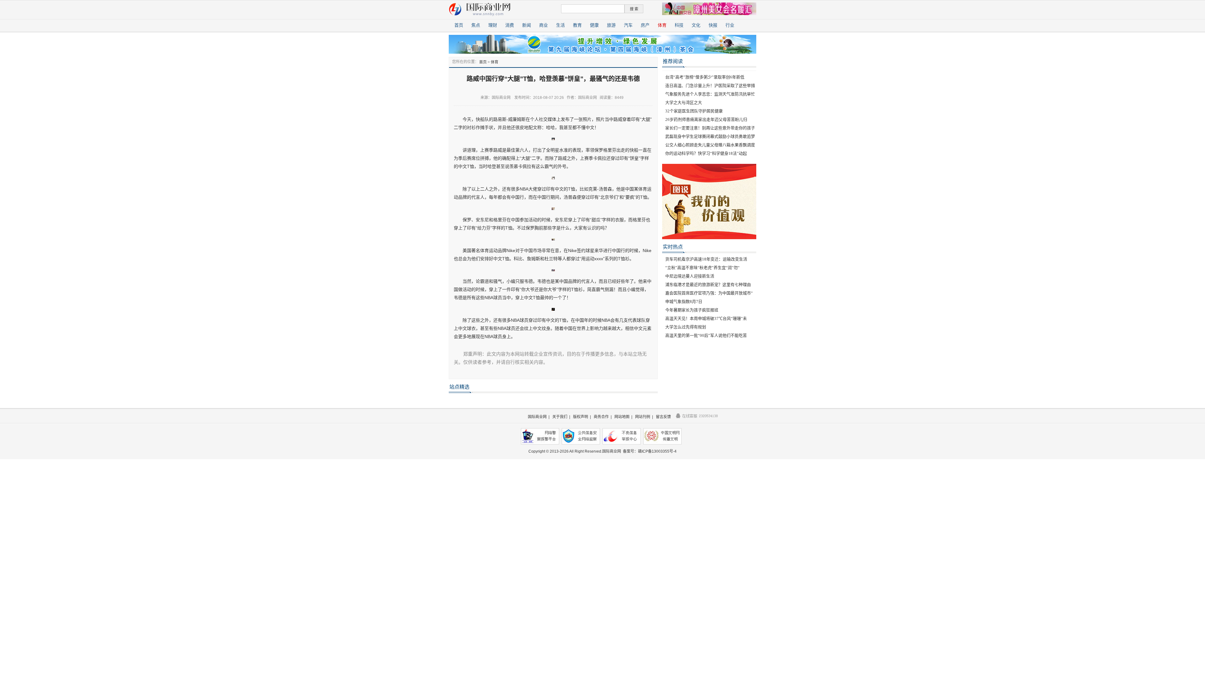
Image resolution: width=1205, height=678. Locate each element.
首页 (458, 25)
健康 (594, 25)
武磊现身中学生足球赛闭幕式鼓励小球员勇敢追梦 (710, 136)
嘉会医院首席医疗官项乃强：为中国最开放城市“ (709, 293)
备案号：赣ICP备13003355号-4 (650, 451)
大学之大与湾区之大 (683, 102)
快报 (713, 25)
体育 (662, 25)
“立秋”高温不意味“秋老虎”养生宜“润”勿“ (702, 267)
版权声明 (580, 417)
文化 (696, 25)
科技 (679, 25)
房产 (645, 25)
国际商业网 (537, 417)
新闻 (526, 25)
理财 (492, 25)
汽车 (628, 25)
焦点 (475, 25)
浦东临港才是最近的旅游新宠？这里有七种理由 (708, 284)
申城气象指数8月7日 (683, 301)
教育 (577, 25)
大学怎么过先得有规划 (685, 327)
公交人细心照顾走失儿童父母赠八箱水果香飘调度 (710, 145)
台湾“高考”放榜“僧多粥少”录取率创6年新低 (704, 77)
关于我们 (559, 417)
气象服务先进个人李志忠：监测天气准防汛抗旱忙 (710, 94)
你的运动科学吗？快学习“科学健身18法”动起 (706, 153)
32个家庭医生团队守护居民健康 (694, 111)
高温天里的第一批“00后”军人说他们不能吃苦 (706, 335)
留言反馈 (663, 417)
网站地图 (621, 417)
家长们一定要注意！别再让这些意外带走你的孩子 (710, 128)
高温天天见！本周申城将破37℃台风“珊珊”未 (706, 318)
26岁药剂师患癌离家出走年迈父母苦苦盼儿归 (706, 119)
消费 (509, 25)
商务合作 (601, 417)
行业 (730, 25)
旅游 (611, 25)
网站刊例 (642, 417)
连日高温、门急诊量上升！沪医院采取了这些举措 (710, 85)
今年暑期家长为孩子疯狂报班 (691, 310)
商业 (543, 25)
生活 (560, 25)
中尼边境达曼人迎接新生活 (689, 276)
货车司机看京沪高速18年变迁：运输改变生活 (706, 259)
